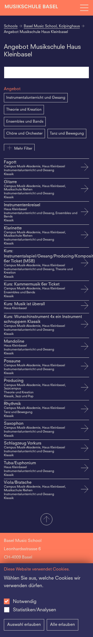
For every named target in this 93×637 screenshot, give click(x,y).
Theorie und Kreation (24, 109)
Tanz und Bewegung (67, 133)
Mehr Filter (23, 148)
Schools (11, 26)
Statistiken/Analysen (34, 610)
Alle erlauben (62, 625)
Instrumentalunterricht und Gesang (35, 97)
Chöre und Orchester (24, 133)
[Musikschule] (31, 8)
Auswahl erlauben (24, 625)
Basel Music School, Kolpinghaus (52, 26)
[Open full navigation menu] (84, 7)
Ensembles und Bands (24, 121)
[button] (46, 519)
